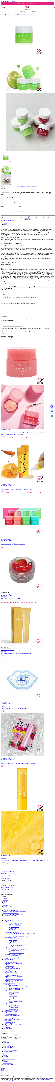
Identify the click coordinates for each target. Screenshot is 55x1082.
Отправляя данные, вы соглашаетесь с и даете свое (25, 217)
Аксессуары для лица (11, 1014)
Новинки (5, 903)
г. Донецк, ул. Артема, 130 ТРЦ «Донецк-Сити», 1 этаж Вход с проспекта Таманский (8, 874)
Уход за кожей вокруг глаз (12, 932)
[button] (3, 486)
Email (2, 325)
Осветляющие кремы (14, 950)
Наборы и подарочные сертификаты (12, 1024)
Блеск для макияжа (13, 1007)
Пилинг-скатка (13, 942)
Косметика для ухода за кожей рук (14, 979)
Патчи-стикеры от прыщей (15, 923)
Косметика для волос (8, 959)
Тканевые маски (13, 929)
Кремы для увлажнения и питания (17, 949)
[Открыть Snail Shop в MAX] (52, 406)
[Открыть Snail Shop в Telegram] (52, 416)
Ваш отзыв (4, 316)
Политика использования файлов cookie (13, 914)
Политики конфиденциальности (42, 1079)
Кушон (11, 994)
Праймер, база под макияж (15, 1001)
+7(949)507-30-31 (5, 878)
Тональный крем (13, 996)
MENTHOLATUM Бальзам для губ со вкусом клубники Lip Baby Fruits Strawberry (19, 763)
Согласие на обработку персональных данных (14, 911)
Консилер (11, 997)
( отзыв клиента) (10, 197)
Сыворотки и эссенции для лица (14, 957)
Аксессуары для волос (11, 1016)
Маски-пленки (12, 928)
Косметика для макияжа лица (13, 990)
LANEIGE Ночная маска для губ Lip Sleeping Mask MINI (13, 544)
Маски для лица (10, 921)
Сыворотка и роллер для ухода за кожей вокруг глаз (22, 933)
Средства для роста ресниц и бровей (18, 986)
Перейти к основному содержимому (9, 1)
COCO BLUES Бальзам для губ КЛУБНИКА (10, 598)
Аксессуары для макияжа (12, 1015)
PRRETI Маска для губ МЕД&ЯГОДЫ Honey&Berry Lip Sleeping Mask (16, 489)
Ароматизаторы (7, 1020)
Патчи (10, 934)
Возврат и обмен (7, 906)
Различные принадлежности (13, 1019)
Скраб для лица (13, 941)
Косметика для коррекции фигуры (14, 980)
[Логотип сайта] (27, 9)
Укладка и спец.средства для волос (14, 967)
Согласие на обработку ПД (42, 217)
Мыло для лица (13, 940)
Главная (3, 14)
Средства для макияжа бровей (16, 988)
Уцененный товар (7, 1031)
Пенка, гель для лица (14, 944)
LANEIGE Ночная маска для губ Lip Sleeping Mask (12, 434)
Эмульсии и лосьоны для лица (13, 954)
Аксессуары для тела (11, 1018)
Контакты (5, 905)
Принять (14, 1080)
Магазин (5, 900)
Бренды (5, 901)
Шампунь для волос (11, 964)
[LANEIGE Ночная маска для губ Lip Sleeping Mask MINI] (22, 536)
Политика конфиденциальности (11, 910)
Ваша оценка (4, 306)
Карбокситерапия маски (15, 925)
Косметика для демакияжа (12, 1010)
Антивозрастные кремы (15, 951)
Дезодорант (9, 973)
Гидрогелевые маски (14, 927)
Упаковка (8, 1025)
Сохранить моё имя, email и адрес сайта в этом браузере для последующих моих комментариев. (25, 328)
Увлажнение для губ (31, 14)
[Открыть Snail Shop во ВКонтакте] (52, 411)
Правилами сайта (25, 217)
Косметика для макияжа (11, 14)
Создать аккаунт (5, 1075)
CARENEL (33, 186)
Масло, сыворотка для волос (13, 968)
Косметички (9, 1012)
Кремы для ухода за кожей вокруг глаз (18, 936)
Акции (5, 902)
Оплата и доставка (8, 907)
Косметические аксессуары (10, 1011)
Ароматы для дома (10, 1022)
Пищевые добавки (7, 1028)
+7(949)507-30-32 (5, 889)
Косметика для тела (8, 970)
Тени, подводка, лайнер (15, 989)
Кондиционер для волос (12, 962)
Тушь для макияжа (13, 985)
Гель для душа (9, 981)
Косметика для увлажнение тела (14, 977)
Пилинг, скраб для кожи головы (14, 963)
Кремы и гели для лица (12, 947)
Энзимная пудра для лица (15, 938)
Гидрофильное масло (14, 946)
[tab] (5, 223)
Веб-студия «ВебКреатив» (15, 1037)
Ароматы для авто (10, 1023)
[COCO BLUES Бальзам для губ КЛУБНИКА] (22, 591)
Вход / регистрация (8, 1064)
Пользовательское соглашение (10, 913)
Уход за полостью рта (11, 972)
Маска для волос (10, 966)
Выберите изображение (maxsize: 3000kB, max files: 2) (14, 319)
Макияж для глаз (10, 984)
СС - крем (11, 998)
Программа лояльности (9, 909)
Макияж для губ (22, 14)
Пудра (10, 999)
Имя (2, 323)
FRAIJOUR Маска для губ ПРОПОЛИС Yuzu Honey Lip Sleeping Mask (16, 653)
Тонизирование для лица (12, 955)
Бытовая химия (7, 1029)
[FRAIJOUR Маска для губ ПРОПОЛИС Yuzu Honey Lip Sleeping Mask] (22, 646)
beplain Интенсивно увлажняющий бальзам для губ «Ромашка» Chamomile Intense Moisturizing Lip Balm (25, 860)
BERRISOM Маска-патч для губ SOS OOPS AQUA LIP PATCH (14, 708)
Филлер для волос (10, 960)
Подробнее (6, 1080)
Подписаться (27, 219)
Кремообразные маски (14, 931)
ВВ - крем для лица (14, 992)
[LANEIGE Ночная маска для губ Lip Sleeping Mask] (22, 383)
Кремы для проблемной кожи (16, 953)
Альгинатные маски (14, 924)
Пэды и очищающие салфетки (16, 945)
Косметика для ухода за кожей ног (14, 976)
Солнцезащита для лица (12, 958)
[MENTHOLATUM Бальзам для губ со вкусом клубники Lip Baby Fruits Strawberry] (22, 755)
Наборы (8, 1027)
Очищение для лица (11, 937)
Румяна (11, 1002)
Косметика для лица (8, 920)
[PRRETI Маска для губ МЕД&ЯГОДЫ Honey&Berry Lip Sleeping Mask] (22, 481)
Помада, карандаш (13, 1009)
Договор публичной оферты (10, 915)
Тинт (10, 1006)
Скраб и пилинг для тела (12, 975)
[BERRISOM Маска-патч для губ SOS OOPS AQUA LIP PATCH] (22, 701)
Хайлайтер (11, 993)
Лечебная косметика (11, 971)
